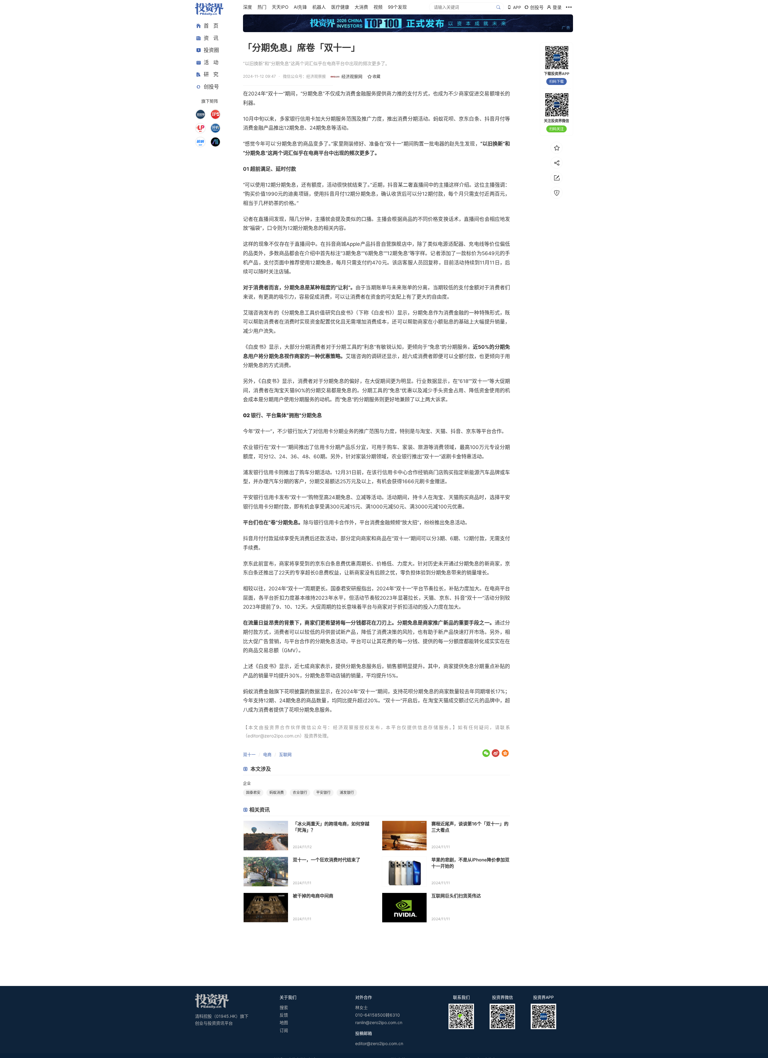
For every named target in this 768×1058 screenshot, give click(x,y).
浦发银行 (347, 792)
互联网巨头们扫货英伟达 (456, 896)
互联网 (285, 754)
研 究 (211, 74)
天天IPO (280, 7)
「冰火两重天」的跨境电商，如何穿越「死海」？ (331, 827)
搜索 (284, 1007)
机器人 (319, 7)
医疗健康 (340, 7)
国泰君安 (253, 792)
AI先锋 (300, 7)
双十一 (249, 754)
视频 (378, 7)
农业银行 (300, 792)
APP (517, 7)
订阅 (284, 1030)
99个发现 (397, 7)
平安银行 (323, 792)
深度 (247, 7)
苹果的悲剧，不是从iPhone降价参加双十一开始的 (470, 863)
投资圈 (211, 50)
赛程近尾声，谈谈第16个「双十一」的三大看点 (469, 827)
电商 (267, 754)
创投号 (211, 87)
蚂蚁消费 (276, 792)
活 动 (211, 62)
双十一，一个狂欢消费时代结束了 (326, 860)
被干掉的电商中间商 (313, 896)
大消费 (361, 7)
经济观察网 (351, 76)
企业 (247, 783)
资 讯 (211, 38)
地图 (284, 1022)
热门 (261, 7)
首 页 (211, 26)
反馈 (284, 1014)
